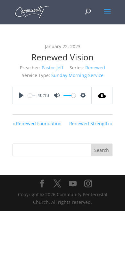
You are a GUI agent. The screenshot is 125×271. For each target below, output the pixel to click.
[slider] (31, 95)
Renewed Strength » (91, 123)
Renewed (95, 68)
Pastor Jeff (52, 68)
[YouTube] (73, 184)
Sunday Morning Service (77, 75)
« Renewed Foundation (37, 123)
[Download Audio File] (102, 95)
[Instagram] (88, 184)
